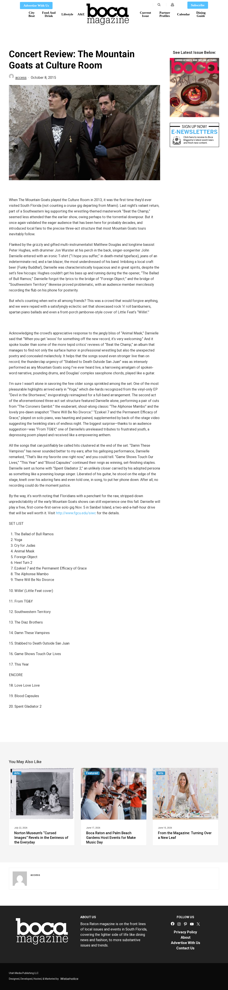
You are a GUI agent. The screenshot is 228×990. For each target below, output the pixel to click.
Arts (17, 773)
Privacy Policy (185, 932)
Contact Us (185, 948)
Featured (92, 773)
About (185, 937)
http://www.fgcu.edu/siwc (76, 513)
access (21, 77)
